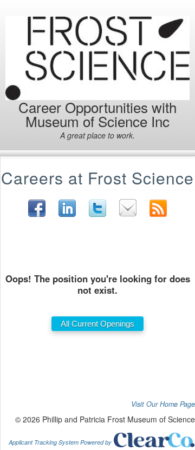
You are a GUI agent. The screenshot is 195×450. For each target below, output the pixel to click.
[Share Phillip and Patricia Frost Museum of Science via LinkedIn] (67, 208)
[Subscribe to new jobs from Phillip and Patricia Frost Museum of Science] (158, 208)
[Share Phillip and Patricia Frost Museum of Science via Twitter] (97, 208)
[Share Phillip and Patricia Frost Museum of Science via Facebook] (37, 208)
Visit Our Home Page (163, 404)
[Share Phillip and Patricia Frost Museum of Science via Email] (127, 207)
